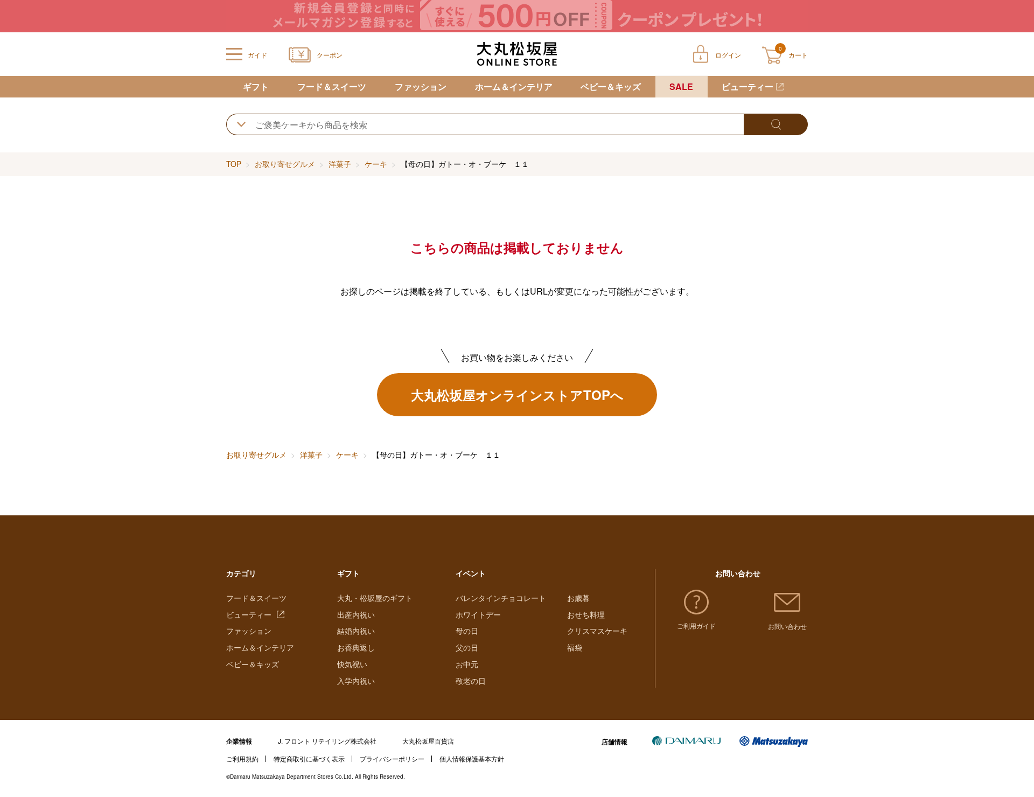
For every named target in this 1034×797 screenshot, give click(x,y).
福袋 (574, 647)
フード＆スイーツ (331, 86)
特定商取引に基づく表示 (309, 758)
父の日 (467, 647)
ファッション (420, 86)
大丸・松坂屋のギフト (375, 597)
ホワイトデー (478, 614)
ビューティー (747, 86)
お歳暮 (578, 597)
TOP (233, 163)
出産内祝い (356, 614)
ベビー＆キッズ (611, 86)
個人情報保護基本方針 (471, 758)
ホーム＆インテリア (514, 86)
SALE (681, 86)
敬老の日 (471, 680)
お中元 (467, 664)
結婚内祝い (356, 630)
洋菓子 (340, 163)
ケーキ (376, 163)
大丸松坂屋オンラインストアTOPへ (517, 395)
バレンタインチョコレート (501, 597)
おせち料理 (586, 614)
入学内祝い (356, 680)
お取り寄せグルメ (285, 163)
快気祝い (352, 664)
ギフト (256, 86)
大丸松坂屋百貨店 (428, 740)
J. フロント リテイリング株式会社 (327, 740)
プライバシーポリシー (392, 758)
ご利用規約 (242, 758)
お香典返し (356, 647)
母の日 (467, 630)
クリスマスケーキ (597, 630)
